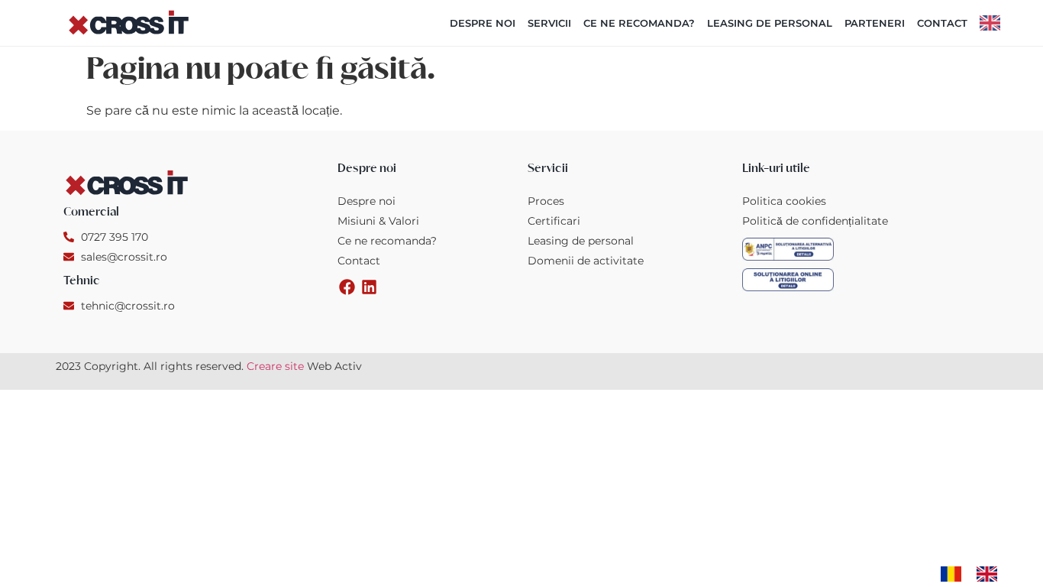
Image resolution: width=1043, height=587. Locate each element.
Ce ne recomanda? (639, 23)
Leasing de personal (769, 23)
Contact (942, 23)
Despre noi (482, 23)
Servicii (549, 23)
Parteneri (874, 23)
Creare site (275, 366)
